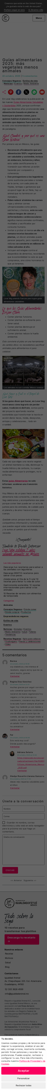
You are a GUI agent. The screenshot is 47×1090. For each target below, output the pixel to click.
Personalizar (23, 1078)
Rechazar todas (23, 1085)
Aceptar (23, 1070)
